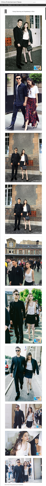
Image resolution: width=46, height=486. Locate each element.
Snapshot (21, 5)
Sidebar (17, 5)
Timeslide (26, 5)
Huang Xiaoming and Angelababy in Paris (23, 11)
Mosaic (14, 5)
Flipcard (5, 5)
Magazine (10, 5)
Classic (2, 5)
